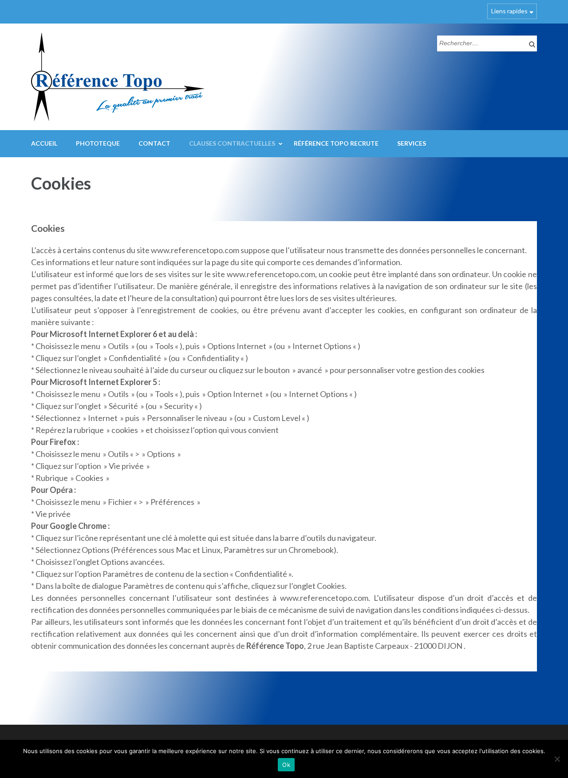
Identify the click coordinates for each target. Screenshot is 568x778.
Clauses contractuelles (232, 143)
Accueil (44, 143)
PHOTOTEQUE (98, 143)
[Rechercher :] (480, 42)
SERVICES (411, 143)
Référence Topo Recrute (336, 143)
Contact (154, 143)
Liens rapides (509, 11)
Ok (286, 764)
